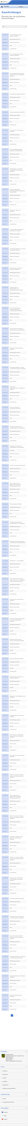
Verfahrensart (5, 42)
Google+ (5, 1119)
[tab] (14, 1051)
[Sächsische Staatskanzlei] (4, 1056)
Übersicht (5, 1071)
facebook (6, 1112)
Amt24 (4, 1098)
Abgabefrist (5, 48)
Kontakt (4, 1078)
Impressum (5, 1074)
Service (2, 1066)
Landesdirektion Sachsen (8, 1102)
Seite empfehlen (5, 1108)
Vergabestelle (5, 39)
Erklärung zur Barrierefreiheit (9, 1088)
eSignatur (5, 1081)
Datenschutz (5, 1085)
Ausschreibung (5, 34)
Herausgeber (4, 1051)
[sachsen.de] (4, 2)
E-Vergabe (6, 6)
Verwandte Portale (5, 1094)
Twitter (5, 1115)
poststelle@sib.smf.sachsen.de (15, 1061)
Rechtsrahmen (5, 45)
